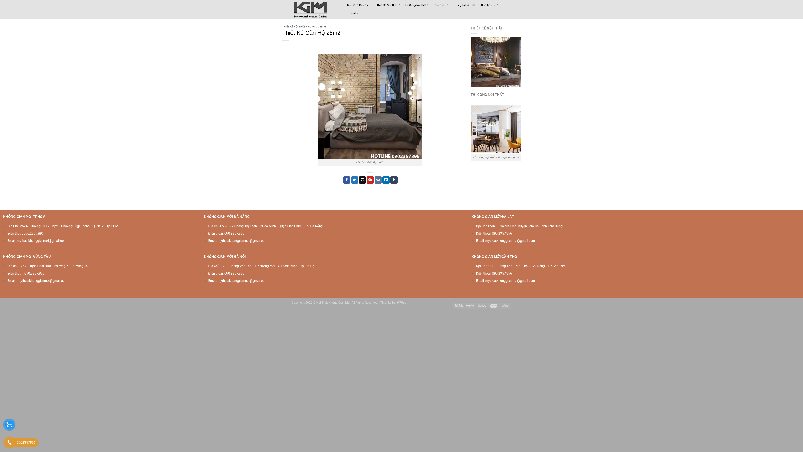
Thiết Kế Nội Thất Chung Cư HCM (304, 26)
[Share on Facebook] (346, 180)
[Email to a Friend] (362, 180)
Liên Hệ (354, 13)
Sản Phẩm (440, 5)
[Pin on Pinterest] (370, 180)
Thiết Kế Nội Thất (387, 5)
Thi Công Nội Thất (415, 5)
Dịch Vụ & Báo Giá (358, 5)
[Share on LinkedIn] (386, 180)
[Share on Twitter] (354, 180)
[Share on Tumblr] (393, 180)
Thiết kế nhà (488, 5)
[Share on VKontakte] (378, 180)
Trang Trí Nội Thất (464, 5)
